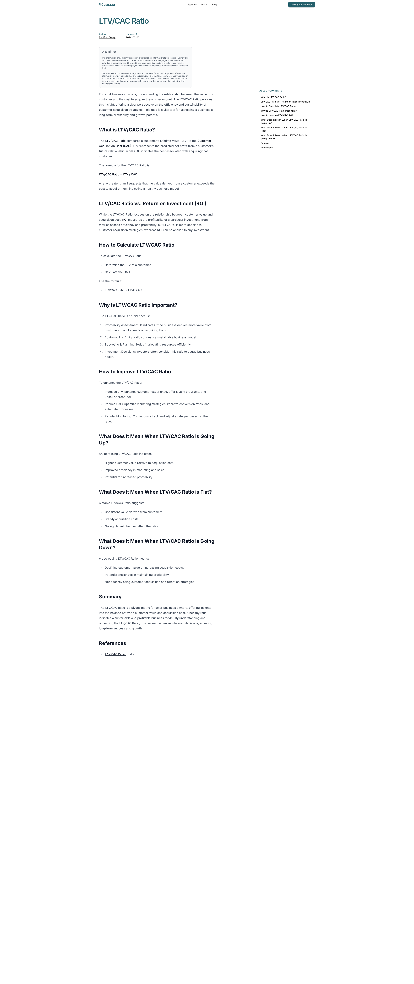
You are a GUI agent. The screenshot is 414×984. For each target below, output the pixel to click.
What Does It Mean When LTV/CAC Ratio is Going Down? (284, 137)
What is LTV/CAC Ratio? (273, 97)
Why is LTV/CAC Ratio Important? (279, 110)
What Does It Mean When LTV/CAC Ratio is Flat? (284, 129)
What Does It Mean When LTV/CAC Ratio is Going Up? (284, 121)
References (267, 147)
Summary (266, 143)
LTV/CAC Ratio (115, 140)
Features (192, 4)
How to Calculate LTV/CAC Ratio (278, 106)
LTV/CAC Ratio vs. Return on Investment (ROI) (285, 101)
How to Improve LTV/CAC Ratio (277, 115)
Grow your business (301, 4)
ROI (124, 219)
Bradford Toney (107, 37)
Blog (214, 4)
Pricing (204, 4)
